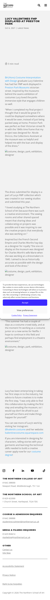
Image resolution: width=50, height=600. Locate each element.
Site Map (6, 553)
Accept (25, 302)
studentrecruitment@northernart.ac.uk (20, 521)
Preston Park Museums (17, 87)
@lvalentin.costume (15, 429)
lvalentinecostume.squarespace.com (24, 432)
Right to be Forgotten (12, 584)
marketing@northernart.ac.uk (16, 537)
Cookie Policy (17, 315)
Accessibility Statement (13, 566)
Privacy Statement (30, 315)
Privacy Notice (9, 575)
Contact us (7, 549)
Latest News (23, 28)
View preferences (25, 310)
